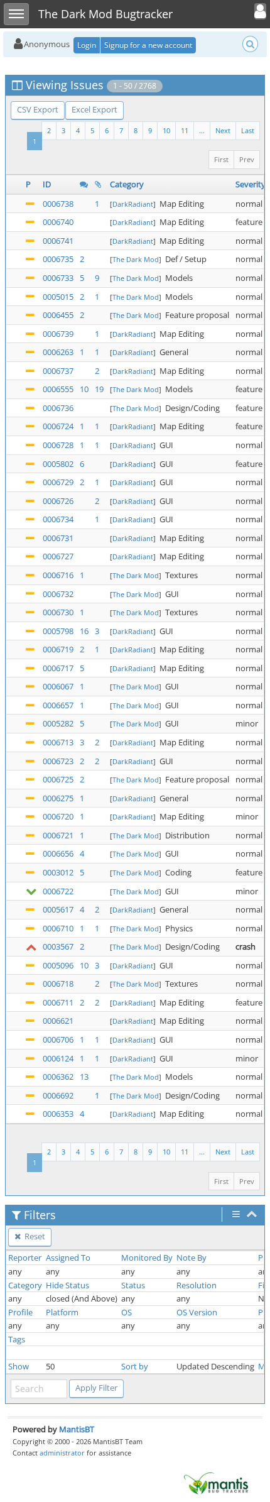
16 (84, 631)
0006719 (58, 649)
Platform (62, 1312)
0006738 (58, 203)
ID (47, 184)
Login (86, 45)
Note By (191, 1257)
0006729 (58, 482)
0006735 (58, 259)
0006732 (58, 594)
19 (99, 389)
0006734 (58, 519)
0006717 (58, 668)
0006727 (58, 556)
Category (127, 184)
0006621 (58, 1020)
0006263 (58, 352)
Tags (16, 1339)
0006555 (58, 389)
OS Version (196, 1312)
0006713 (58, 742)
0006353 (58, 1113)
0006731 (58, 538)
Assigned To (68, 1257)
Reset (34, 1236)
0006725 (58, 779)
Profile (20, 1312)
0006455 (58, 315)
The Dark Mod (135, 259)
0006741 (58, 240)
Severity (250, 184)
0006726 (58, 501)
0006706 (58, 1039)
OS (126, 1312)
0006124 (58, 1058)
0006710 (58, 928)
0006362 (58, 1076)
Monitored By (147, 1257)
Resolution (196, 1285)
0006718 (58, 983)
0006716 (58, 575)
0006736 (58, 408)
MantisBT (76, 1429)
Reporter (24, 1257)
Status (133, 1285)
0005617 (58, 909)
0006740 (58, 221)
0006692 (58, 1095)
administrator (62, 1452)
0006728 (58, 445)
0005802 (58, 463)
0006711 (58, 1002)
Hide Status (67, 1285)
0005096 (58, 965)
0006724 (58, 426)
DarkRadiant (132, 204)
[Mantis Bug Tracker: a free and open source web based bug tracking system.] (216, 1482)
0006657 (58, 705)
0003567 (58, 946)
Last (247, 130)
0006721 (58, 835)
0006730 (58, 612)
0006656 (58, 853)
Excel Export (94, 109)
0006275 (58, 798)
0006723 (58, 761)
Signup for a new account (148, 45)
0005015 (58, 296)
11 (184, 130)
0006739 (58, 333)
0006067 (58, 686)
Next (222, 130)
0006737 (58, 370)
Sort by (134, 1366)
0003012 (58, 872)
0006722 (58, 891)
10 (166, 130)
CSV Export (37, 109)
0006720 (58, 816)
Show (18, 1366)
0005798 (58, 631)
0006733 (58, 277)
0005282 (58, 723)
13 (84, 1076)
